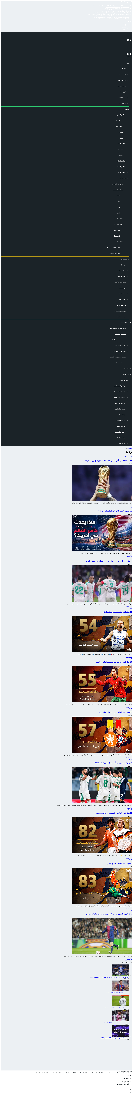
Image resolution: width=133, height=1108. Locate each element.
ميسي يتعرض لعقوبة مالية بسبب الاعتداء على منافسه (115, 10)
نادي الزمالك (117, 236)
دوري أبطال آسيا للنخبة (120, 311)
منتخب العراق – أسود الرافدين (118, 351)
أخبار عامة (123, 68)
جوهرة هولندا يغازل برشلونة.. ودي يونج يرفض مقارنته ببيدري (109, 914)
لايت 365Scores (122, 103)
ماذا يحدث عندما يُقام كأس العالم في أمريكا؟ (115, 511)
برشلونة (121, 155)
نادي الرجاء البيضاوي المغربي (112, 247)
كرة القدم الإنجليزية (121, 115)
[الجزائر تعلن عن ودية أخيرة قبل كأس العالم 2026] (102, 802)
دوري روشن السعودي (117, 184)
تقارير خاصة (123, 91)
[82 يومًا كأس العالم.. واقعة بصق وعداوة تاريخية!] (102, 853)
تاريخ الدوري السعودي (120, 432)
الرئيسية (130, 448)
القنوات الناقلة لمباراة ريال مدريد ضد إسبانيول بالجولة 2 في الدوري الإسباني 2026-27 (108, 14)
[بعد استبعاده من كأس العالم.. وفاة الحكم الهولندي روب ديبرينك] (102, 500)
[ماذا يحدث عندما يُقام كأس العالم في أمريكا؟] (102, 550)
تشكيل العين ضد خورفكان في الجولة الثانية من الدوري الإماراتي (113, 18)
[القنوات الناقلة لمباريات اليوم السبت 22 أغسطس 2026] (120, 1036)
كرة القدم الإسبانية (121, 143)
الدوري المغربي (122, 287)
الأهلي (118, 213)
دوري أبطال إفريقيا (121, 316)
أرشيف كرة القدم (124, 380)
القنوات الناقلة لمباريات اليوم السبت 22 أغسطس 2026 (115, 11)
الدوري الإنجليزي (122, 264)
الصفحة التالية (128, 960)
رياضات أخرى (125, 368)
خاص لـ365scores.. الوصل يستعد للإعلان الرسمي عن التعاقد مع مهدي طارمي (109, 5)
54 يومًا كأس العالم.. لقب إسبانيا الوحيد (117, 611)
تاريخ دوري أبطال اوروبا (120, 391)
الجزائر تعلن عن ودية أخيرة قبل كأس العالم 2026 (113, 762)
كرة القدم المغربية (118, 241)
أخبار (128, 63)
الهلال (118, 207)
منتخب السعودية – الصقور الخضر (118, 328)
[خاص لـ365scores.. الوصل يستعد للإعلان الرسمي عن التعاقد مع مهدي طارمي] (120, 975)
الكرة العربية (123, 178)
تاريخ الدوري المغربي (121, 443)
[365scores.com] (129, 42)
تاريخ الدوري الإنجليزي (120, 409)
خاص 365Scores (122, 97)
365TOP (130, 658)
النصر (118, 201)
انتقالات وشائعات (122, 80)
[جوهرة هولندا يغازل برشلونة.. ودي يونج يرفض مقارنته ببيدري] (102, 953)
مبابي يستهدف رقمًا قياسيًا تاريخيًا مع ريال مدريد (117, 8)
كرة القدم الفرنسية (121, 172)
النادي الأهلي (117, 230)
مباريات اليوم (126, 374)
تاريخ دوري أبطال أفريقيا (120, 397)
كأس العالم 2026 (128, 456)
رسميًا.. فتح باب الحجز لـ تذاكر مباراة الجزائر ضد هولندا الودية (109, 561)
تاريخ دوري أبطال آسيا (120, 403)
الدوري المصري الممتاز (120, 282)
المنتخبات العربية (125, 322)
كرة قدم (127, 109)
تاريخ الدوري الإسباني (121, 414)
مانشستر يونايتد (119, 126)
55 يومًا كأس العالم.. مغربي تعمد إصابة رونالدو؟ (114, 662)
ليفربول (121, 132)
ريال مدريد (120, 149)
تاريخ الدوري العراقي (121, 437)
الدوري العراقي (122, 293)
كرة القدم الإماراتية (118, 218)
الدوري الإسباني (122, 270)
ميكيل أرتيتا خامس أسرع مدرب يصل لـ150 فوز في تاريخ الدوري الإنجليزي (110, 15)
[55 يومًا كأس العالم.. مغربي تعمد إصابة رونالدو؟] (102, 702)
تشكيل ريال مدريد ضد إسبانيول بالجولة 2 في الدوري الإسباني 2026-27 (111, 12)
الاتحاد (118, 195)
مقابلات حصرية (122, 86)
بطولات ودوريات (125, 259)
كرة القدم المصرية (118, 224)
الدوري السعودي (122, 276)
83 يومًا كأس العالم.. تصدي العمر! (119, 863)
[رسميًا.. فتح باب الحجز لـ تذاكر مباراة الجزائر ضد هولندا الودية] (102, 601)
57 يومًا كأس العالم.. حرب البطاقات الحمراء (115, 712)
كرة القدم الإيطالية (121, 161)
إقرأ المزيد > (129, 505)
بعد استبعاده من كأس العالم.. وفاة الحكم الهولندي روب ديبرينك (108, 460)
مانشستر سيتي (119, 120)
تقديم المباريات (122, 74)
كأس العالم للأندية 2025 (123, 1084)
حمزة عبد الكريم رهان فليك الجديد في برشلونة (117, 7)
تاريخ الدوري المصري (121, 426)
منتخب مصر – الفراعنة (120, 334)
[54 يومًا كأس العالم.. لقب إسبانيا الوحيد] (102, 651)
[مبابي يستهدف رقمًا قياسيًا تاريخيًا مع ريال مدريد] (120, 1006)
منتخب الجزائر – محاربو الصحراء (118, 357)
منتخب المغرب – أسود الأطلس (118, 339)
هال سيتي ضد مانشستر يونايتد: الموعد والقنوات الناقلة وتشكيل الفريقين (111, 17)
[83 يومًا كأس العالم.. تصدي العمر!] (102, 903)
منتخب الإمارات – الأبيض (120, 345)
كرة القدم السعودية (118, 189)
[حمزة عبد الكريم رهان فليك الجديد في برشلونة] (120, 990)
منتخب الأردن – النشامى (120, 362)
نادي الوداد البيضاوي (115, 253)
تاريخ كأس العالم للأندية (120, 386)
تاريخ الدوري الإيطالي (121, 420)
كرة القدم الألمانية (121, 166)
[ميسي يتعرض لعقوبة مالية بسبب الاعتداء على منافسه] (120, 1021)
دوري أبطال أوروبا (121, 305)
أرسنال (121, 138)
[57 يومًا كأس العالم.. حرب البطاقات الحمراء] (102, 752)
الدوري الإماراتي (122, 299)
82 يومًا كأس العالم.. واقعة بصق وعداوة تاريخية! (114, 813)
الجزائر (130, 759)
